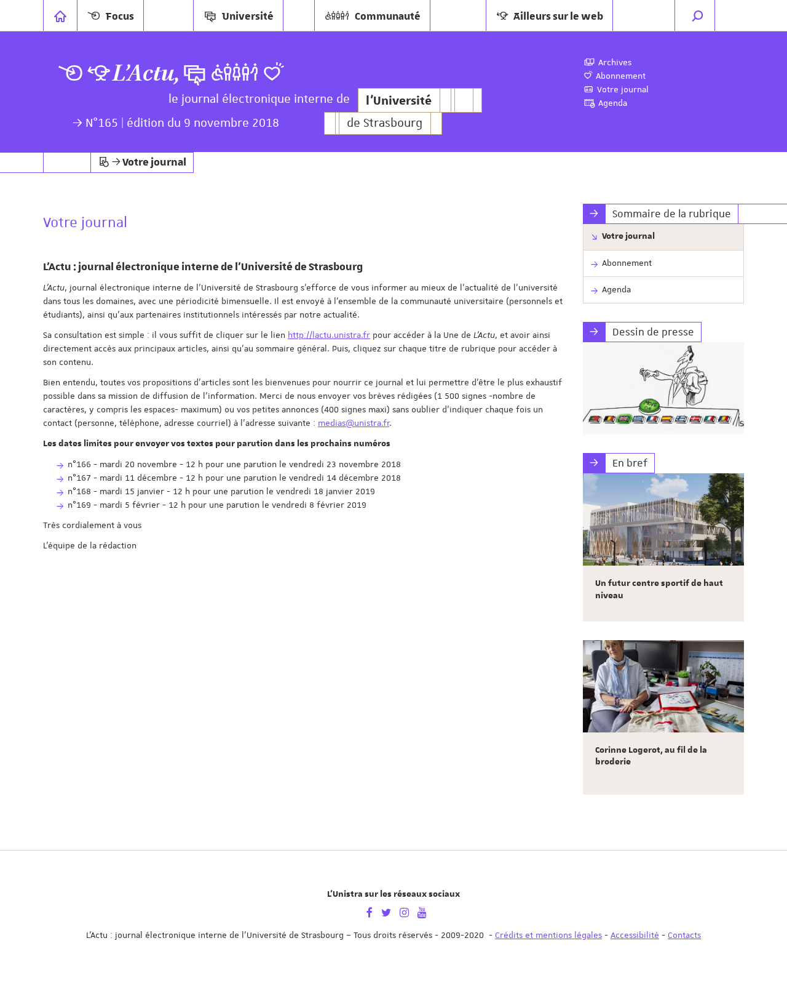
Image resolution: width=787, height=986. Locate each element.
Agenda (616, 289)
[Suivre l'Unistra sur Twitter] (386, 911)
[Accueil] (60, 15)
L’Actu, (146, 73)
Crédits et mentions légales (548, 934)
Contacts (684, 934)
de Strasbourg (384, 123)
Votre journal (628, 236)
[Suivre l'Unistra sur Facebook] (369, 911)
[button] (697, 15)
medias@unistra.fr (353, 422)
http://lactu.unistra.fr (329, 334)
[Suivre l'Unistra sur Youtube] (422, 911)
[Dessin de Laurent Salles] (664, 388)
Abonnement (627, 262)
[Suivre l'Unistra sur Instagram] (404, 911)
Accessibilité (635, 934)
